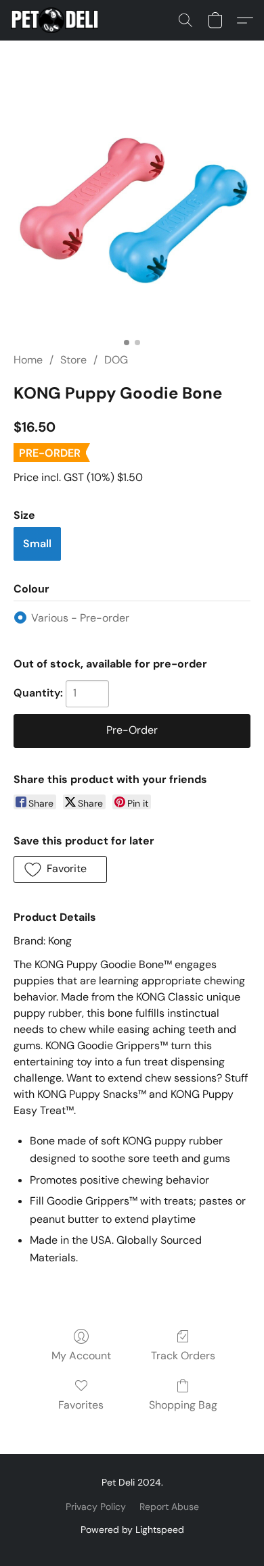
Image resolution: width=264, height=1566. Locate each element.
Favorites (81, 1405)
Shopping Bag (183, 1405)
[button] (57, 20)
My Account (81, 1355)
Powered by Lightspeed (132, 1529)
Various (80, 618)
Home (28, 360)
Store (73, 360)
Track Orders (183, 1355)
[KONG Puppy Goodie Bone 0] (132, 213)
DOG (116, 360)
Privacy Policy (96, 1506)
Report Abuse (169, 1506)
